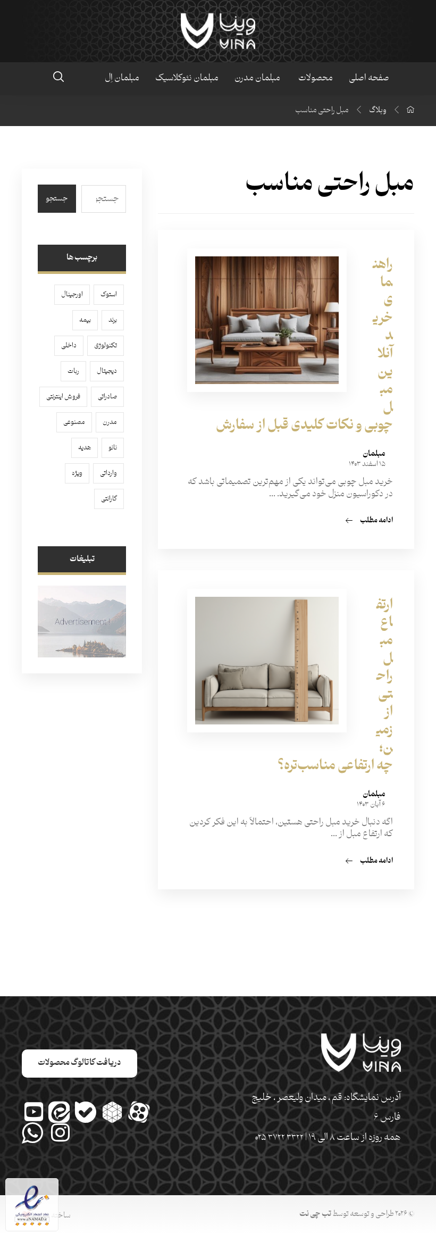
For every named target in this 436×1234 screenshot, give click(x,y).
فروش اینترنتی (63, 396)
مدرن (110, 422)
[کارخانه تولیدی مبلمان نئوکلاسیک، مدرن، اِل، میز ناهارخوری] (218, 31)
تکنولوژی (105, 345)
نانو (112, 448)
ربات (73, 371)
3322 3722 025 (279, 1138)
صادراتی (107, 396)
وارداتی (108, 473)
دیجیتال (107, 371)
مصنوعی (74, 422)
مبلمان (374, 454)
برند (112, 320)
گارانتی (109, 499)
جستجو (57, 199)
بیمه (85, 320)
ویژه (77, 473)
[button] (58, 76)
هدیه (84, 448)
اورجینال (72, 294)
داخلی (69, 345)
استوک (108, 294)
